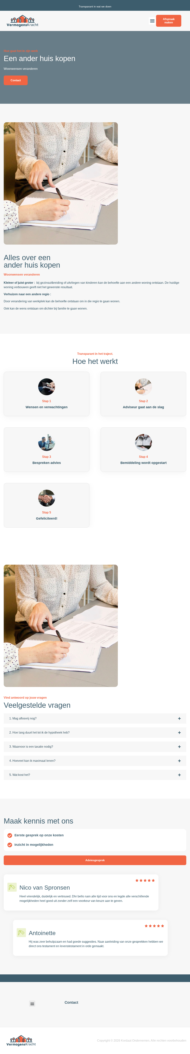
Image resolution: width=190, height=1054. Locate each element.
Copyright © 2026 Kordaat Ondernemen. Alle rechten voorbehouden (141, 1040)
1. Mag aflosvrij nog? (23, 718)
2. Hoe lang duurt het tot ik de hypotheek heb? (39, 732)
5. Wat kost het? (19, 774)
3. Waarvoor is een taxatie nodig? (31, 746)
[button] (152, 20)
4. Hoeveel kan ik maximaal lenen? (32, 760)
